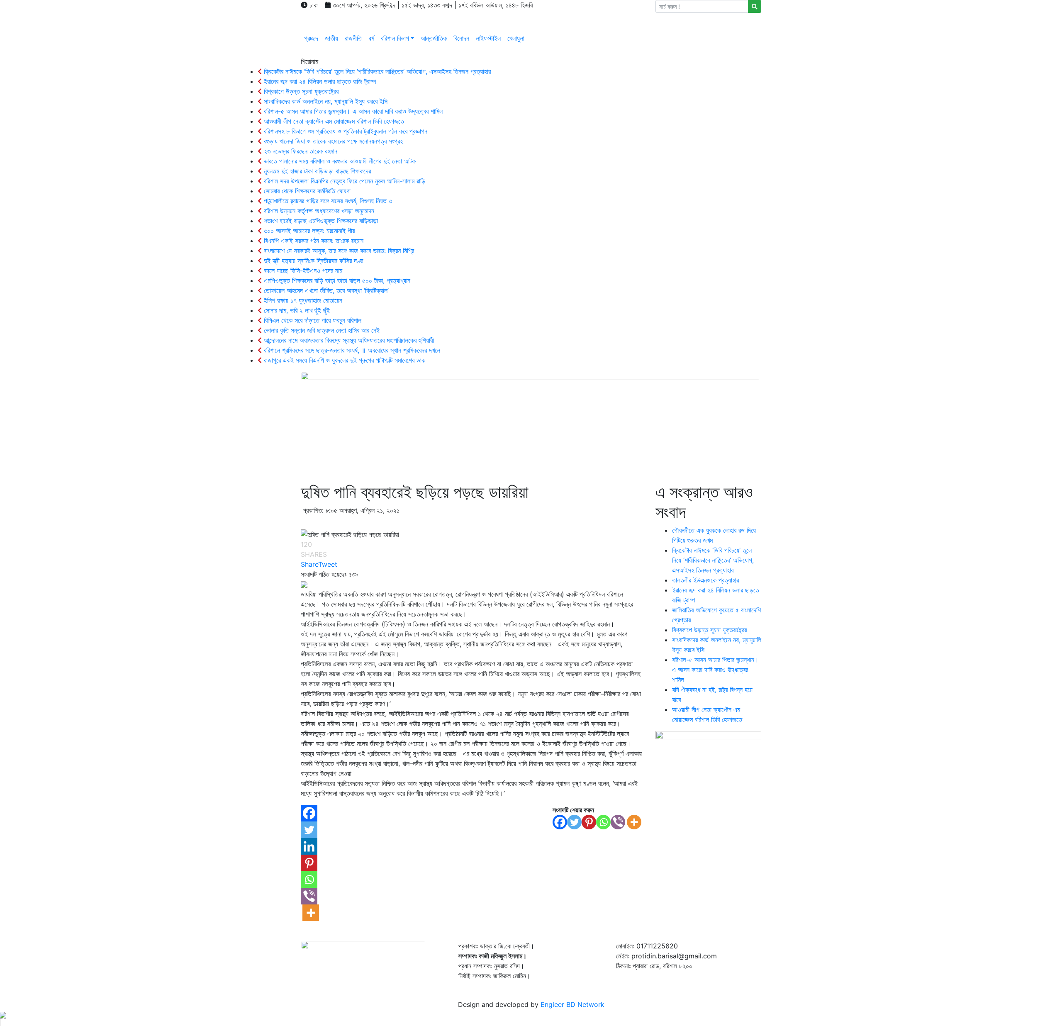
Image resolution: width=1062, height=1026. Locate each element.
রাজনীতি (353, 38)
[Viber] (618, 822)
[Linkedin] (309, 846)
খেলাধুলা (515, 38)
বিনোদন (461, 38)
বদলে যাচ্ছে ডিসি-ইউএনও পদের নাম (302, 270)
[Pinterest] (589, 822)
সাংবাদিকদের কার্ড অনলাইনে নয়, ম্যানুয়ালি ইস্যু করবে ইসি (324, 101)
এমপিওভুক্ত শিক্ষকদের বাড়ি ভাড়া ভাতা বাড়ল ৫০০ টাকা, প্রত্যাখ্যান (336, 280)
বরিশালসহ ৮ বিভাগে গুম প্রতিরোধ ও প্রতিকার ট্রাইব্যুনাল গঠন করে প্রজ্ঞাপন (344, 131)
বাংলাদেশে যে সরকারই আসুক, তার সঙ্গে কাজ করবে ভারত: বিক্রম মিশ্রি (338, 250)
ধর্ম (371, 38)
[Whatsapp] (603, 822)
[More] (634, 822)
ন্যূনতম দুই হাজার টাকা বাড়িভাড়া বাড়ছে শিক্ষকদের (316, 171)
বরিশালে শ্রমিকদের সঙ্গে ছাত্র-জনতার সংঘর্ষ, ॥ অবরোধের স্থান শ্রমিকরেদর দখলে (351, 350)
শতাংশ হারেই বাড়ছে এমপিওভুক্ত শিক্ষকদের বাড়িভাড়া (320, 221)
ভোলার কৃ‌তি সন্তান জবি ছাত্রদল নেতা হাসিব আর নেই (321, 330)
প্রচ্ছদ (311, 38)
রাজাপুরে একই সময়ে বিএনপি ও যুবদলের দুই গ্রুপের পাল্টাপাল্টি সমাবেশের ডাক (343, 360)
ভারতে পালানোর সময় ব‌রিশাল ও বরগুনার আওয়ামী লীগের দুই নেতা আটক (339, 161)
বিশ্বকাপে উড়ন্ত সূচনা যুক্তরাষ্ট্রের (300, 91)
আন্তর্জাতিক (434, 38)
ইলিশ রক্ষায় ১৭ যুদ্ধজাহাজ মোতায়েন (302, 300)
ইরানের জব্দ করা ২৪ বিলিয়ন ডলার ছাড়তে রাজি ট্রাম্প (319, 81)
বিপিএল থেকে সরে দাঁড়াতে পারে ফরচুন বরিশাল (311, 320)
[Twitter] (574, 822)
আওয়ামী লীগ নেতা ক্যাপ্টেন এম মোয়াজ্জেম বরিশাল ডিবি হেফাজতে (333, 121)
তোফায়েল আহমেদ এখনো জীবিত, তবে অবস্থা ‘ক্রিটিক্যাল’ (325, 290)
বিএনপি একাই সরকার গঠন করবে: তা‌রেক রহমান (312, 240)
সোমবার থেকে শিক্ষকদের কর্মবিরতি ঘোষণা (306, 191)
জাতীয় (331, 38)
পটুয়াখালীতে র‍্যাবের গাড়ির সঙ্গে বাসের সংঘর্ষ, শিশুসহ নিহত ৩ (327, 201)
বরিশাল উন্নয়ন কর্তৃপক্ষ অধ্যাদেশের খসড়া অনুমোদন (318, 211)
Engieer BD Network (572, 1004)
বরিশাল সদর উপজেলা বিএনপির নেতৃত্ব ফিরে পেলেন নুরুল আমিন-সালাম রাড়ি (343, 181)
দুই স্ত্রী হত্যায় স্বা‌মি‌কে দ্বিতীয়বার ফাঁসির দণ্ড (312, 260)
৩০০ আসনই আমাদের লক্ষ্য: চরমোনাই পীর (308, 231)
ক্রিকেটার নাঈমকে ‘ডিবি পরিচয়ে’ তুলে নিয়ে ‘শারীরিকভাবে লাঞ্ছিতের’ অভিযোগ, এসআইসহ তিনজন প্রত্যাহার (376, 71)
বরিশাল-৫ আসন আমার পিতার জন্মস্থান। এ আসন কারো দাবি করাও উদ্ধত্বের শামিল (352, 111)
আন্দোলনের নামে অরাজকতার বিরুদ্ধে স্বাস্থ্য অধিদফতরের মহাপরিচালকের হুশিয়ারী (348, 340)
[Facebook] (560, 822)
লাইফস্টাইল (488, 38)
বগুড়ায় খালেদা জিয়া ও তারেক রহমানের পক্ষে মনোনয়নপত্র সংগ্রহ (332, 141)
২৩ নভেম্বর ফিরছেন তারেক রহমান (299, 151)
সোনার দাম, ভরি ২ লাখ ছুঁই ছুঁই (296, 310)
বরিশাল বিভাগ (395, 38)
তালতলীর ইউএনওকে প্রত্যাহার (705, 580)
